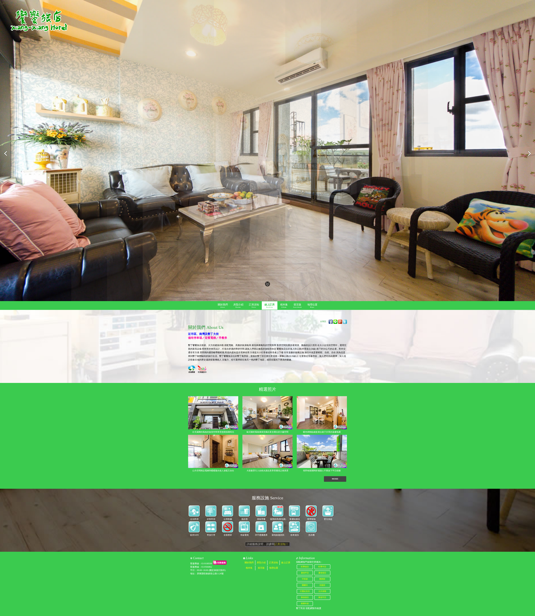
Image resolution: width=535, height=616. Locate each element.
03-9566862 (206, 567)
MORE (335, 479)
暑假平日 (305, 573)
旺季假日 (305, 567)
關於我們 (223, 305)
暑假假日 (322, 573)
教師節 (322, 579)
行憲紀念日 (305, 591)
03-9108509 (206, 563)
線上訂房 (270, 305)
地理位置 (312, 305)
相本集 (284, 305)
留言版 (297, 305)
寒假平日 (322, 597)
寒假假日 (305, 597)
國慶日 (305, 585)
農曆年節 (305, 603)
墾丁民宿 (300, 608)
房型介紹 (238, 305)
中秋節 (305, 579)
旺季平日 (322, 567)
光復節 (322, 585)
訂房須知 (254, 305)
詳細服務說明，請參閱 (267, 544)
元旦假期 (322, 591)
